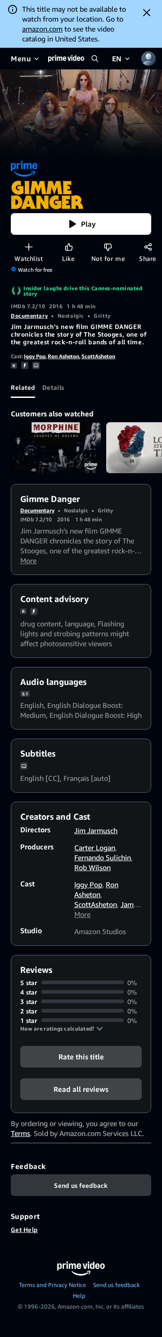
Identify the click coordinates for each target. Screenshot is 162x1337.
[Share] (148, 247)
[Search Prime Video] (95, 58)
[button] (81, 224)
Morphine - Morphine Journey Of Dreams (56, 447)
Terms (20, 1133)
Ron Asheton (63, 356)
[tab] (23, 387)
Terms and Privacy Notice (52, 1284)
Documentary (29, 315)
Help (79, 1295)
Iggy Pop (34, 356)
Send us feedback (116, 1284)
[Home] (66, 58)
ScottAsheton (98, 356)
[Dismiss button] (146, 13)
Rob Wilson (92, 867)
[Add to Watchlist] (28, 247)
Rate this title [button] (81, 1056)
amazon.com (42, 28)
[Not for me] (108, 247)
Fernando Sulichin (102, 857)
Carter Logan (94, 847)
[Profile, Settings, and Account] (148, 58)
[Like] (68, 247)
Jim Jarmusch (95, 830)
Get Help (24, 1229)
